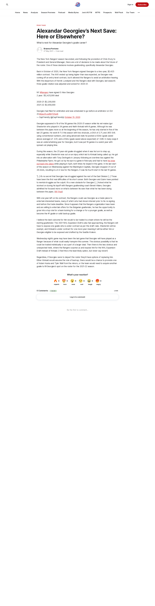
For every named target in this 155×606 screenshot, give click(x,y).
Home (17, 12)
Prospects (107, 12)
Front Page (41, 25)
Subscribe (142, 5)
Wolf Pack (119, 12)
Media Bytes (73, 12)
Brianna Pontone (51, 48)
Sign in (130, 4)
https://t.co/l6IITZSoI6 (48, 114)
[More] (139, 12)
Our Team (130, 12)
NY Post (58, 192)
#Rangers (44, 92)
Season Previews (48, 12)
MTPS (97, 12)
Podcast (61, 12)
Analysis (34, 12)
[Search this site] (7, 4)
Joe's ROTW (87, 12)
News (25, 12)
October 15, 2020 (72, 117)
